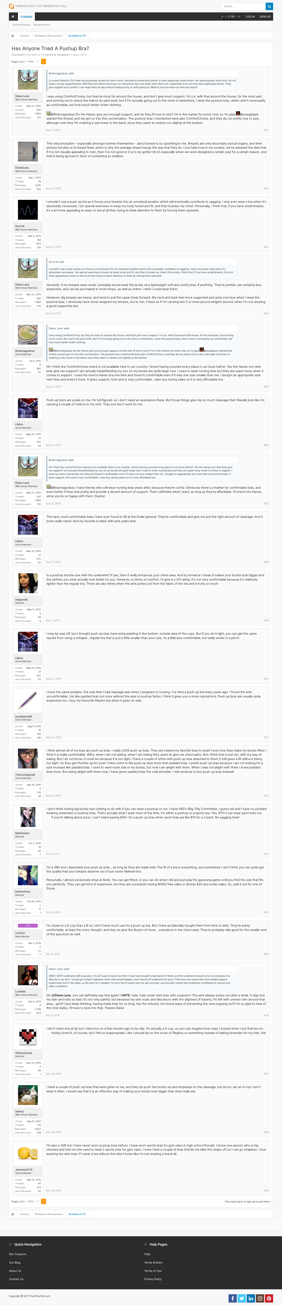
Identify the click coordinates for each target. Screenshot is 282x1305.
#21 (266, 130)
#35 (266, 953)
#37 (266, 1073)
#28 (266, 561)
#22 (266, 188)
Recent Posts (42, 24)
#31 (266, 737)
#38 (266, 1132)
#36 (266, 1015)
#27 (266, 503)
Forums (26, 16)
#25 (266, 386)
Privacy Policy (153, 1279)
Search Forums (21, 24)
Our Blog (14, 1262)
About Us (15, 1270)
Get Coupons (17, 1254)
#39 (266, 1190)
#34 (266, 912)
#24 (266, 313)
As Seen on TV (35, 54)
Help (147, 1254)
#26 (266, 445)
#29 (266, 620)
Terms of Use (153, 1270)
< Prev (30, 61)
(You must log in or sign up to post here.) (247, 1201)
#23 (266, 246)
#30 (266, 678)
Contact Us (16, 1279)
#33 (266, 853)
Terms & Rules (153, 1262)
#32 (266, 795)
